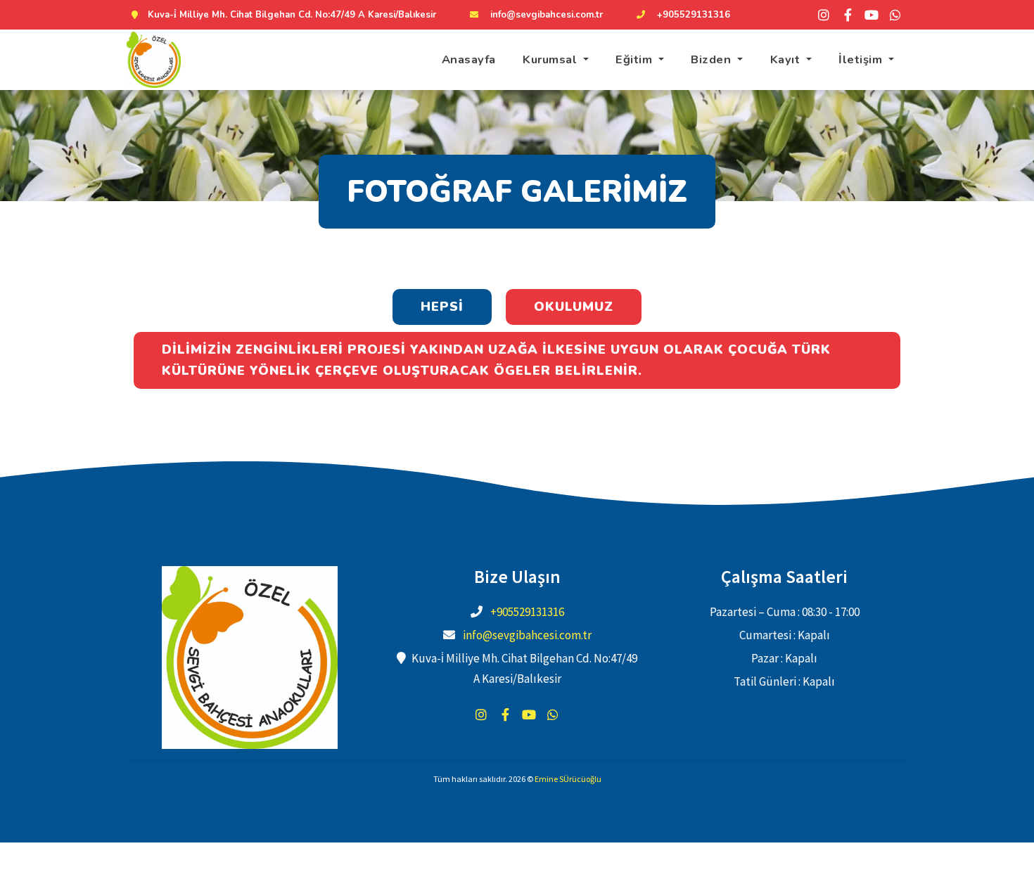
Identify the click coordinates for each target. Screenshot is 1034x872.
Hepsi (442, 306)
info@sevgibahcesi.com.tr (546, 14)
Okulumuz (573, 306)
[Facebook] (848, 15)
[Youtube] (871, 15)
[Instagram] (824, 15)
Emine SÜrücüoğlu (568, 779)
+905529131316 (693, 14)
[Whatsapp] (895, 15)
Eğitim (635, 59)
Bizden (712, 59)
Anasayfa (469, 59)
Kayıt (786, 59)
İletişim (862, 59)
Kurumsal (551, 59)
